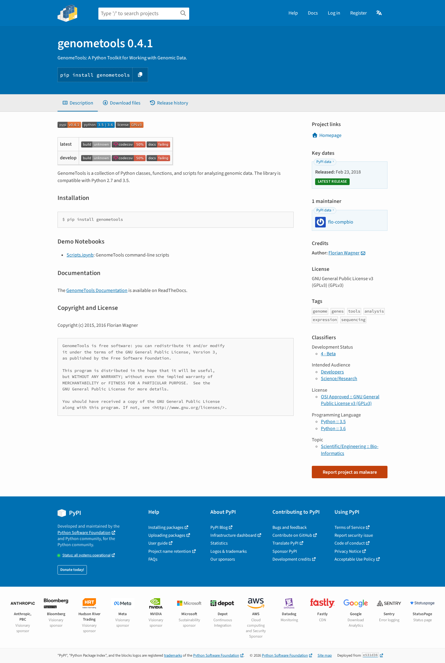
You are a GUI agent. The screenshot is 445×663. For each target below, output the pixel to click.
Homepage (330, 135)
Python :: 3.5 (333, 421)
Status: (86, 555)
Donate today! (72, 569)
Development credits (291, 559)
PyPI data (323, 161)
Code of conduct (350, 543)
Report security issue (354, 535)
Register (358, 13)
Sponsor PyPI (284, 551)
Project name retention (169, 551)
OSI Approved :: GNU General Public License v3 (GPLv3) (350, 400)
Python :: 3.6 (333, 428)
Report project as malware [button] (350, 472)
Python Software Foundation (84, 532)
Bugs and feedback (289, 527)
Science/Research (339, 378)
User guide (158, 543)
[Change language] (379, 13)
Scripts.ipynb (80, 255)
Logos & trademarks (228, 551)
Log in (334, 13)
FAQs (152, 559)
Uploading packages (166, 535)
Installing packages (165, 527)
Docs (313, 13)
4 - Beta (328, 353)
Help (293, 13)
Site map (325, 655)
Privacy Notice (348, 551)
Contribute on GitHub (292, 535)
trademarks (173, 655)
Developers (332, 372)
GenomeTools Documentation (96, 290)
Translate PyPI (285, 543)
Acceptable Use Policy (355, 559)
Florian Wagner (344, 253)
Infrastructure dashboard (233, 535)
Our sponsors (222, 559)
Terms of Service (350, 527)
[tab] (78, 102)
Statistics (219, 543)
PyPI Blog (219, 527)
